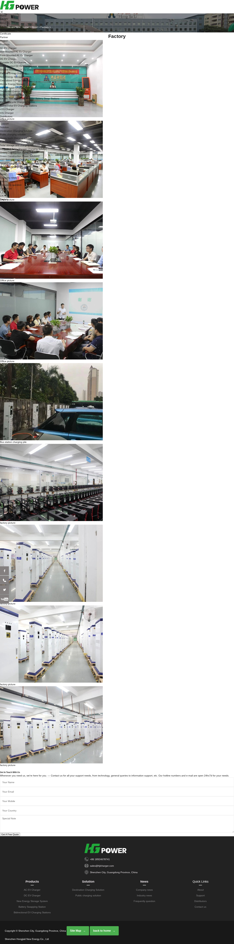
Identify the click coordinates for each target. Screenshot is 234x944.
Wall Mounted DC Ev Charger (16, 66)
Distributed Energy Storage (14, 91)
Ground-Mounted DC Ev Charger (18, 69)
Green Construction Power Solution (19, 152)
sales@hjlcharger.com (102, 865)
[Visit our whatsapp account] (4, 580)
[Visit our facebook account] (4, 570)
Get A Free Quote (10, 834)
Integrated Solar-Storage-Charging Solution (23, 149)
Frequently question (11, 185)
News (3, 174)
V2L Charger (7, 112)
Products (5, 44)
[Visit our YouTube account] (4, 599)
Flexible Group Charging (13, 73)
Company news (8, 177)
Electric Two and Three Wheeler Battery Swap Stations (29, 98)
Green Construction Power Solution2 (20, 156)
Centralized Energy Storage (15, 80)
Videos (3, 120)
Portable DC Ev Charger (13, 62)
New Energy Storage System (15, 76)
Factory (4, 26)
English (4, 199)
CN (1, 195)
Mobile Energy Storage (12, 84)
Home (3, 15)
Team (3, 30)
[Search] (2, 192)
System (4, 170)
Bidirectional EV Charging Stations (18, 105)
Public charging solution (13, 134)
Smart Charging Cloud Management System (24, 163)
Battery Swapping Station (13, 94)
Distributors (6, 116)
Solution (4, 127)
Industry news (7, 181)
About (3, 19)
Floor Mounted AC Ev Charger (16, 55)
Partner (4, 37)
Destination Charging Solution (16, 130)
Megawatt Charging (10, 167)
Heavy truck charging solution (16, 138)
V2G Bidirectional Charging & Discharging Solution (27, 159)
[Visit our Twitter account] (4, 589)
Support (4, 123)
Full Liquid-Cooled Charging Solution (20, 141)
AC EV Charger (8, 48)
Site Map (75, 930)
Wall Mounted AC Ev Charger (16, 51)
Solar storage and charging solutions (20, 145)
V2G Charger (7, 109)
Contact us (6, 188)
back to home (102, 930)
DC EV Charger (8, 58)
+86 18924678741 (100, 859)
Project (4, 40)
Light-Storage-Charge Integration (18, 87)
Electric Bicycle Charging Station (17, 102)
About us (5, 22)
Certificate (5, 33)
